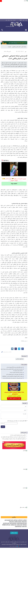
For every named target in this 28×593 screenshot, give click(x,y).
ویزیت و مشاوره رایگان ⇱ (14, 398)
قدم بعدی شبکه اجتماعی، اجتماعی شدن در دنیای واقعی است (14, 57)
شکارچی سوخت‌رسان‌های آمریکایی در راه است (18, 435)
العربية (23, 20)
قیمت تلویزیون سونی (9, 520)
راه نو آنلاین (20, 520)
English (21, 20)
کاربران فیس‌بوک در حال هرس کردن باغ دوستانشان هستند (13, 378)
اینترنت (9, 47)
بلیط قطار (25, 525)
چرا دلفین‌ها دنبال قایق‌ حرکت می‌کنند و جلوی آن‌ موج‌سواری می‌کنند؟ (14, 439)
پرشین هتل (11, 521)
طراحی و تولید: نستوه (13, 546)
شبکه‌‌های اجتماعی (19, 359)
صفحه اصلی (23, 47)
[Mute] (5, 175)
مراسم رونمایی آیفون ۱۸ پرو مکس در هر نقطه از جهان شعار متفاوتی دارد (13, 437)
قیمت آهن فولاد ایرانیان (22, 523)
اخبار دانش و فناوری (16, 47)
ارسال (3, 426)
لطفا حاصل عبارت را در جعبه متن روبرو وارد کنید (17, 421)
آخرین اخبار (23, 432)
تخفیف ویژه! (14, 184)
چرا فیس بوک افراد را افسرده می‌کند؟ (16, 372)
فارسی (26, 20)
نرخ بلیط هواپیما (18, 526)
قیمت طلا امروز (6, 523)
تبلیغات (9, 20)
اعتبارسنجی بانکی (13, 523)
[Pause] (3, 175)
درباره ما (11, 20)
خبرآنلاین (14, 25)
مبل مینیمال (24, 521)
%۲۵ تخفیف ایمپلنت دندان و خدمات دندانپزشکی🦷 (14, 393)
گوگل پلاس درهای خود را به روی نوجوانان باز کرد (14, 374)
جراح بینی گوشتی (17, 521)
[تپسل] (1, 42)
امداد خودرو (24, 526)
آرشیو (6, 20)
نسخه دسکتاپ (14, 533)
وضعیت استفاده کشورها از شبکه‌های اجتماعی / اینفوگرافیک (12, 376)
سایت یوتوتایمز (13, 525)
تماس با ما (14, 20)
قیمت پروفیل (19, 525)
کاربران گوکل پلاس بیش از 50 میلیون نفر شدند (15, 367)
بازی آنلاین (15, 520)
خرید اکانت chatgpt (6, 525)
